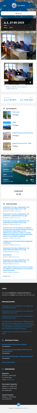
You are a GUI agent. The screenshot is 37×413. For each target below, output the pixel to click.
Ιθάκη (14, 122)
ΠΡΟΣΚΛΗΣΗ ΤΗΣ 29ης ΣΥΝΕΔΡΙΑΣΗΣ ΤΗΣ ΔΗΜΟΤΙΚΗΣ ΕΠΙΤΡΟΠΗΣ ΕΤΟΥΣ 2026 (16, 208)
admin (18, 87)
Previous (7, 97)
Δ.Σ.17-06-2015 (10, 100)
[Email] (18, 404)
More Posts (6, 276)
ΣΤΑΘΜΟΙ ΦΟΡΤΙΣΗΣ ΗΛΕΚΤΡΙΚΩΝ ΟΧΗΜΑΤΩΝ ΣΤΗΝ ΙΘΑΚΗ (17, 242)
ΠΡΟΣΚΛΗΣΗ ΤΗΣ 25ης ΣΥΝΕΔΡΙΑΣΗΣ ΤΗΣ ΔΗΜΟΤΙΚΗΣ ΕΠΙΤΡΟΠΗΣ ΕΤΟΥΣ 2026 (16, 261)
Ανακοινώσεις (17, 211)
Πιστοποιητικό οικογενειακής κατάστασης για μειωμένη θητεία (17, 350)
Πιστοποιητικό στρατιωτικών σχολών (14, 344)
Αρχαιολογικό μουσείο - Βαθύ (21, 143)
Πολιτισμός (16, 112)
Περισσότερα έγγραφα (8, 362)
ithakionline (25, 408)
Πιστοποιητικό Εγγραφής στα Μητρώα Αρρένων (17, 356)
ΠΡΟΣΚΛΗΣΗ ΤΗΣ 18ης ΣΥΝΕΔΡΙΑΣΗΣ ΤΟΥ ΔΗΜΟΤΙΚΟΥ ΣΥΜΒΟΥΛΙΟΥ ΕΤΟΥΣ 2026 (16, 215)
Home (5, 27)
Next (31, 97)
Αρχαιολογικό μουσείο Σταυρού (22, 133)
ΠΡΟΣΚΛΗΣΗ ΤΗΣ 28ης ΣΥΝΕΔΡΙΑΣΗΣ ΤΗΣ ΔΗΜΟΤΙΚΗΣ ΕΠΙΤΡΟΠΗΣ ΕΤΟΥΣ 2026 (16, 221)
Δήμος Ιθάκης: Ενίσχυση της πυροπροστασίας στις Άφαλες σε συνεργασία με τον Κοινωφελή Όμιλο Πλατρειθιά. (18, 268)
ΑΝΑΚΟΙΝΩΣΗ (7, 255)
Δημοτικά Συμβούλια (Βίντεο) (16, 87)
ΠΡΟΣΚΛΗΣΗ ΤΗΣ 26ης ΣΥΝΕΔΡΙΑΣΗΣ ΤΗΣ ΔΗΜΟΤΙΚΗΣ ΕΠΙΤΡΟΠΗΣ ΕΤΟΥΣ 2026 (16, 249)
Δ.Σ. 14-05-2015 (26, 100)
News (11, 27)
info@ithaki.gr (10, 380)
